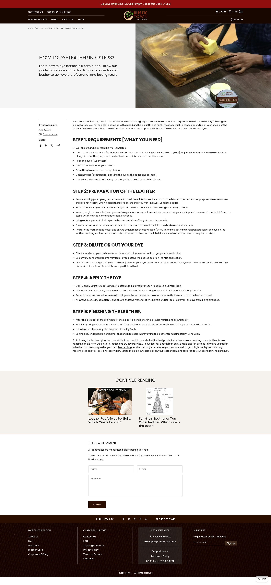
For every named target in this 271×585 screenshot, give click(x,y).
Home (31, 28)
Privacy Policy (156, 455)
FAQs (86, 541)
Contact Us (89, 536)
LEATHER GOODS (37, 19)
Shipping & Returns (93, 545)
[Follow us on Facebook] (123, 519)
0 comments (50, 134)
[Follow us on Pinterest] (140, 519)
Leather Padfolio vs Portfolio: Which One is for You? (109, 420)
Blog (30, 541)
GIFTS (54, 19)
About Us (33, 536)
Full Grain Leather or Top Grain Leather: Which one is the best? (159, 422)
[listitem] (40, 145)
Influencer (89, 558)
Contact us (35, 12)
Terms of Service (92, 554)
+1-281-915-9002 (161, 536)
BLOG (81, 19)
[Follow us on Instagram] (135, 519)
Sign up (231, 543)
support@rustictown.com (161, 541)
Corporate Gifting (59, 12)
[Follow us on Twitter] (129, 519)
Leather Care (35, 549)
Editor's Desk (42, 28)
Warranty (33, 545)
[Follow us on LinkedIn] (146, 519)
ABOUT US (67, 19)
